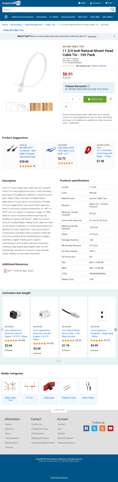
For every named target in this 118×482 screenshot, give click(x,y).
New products (11, 443)
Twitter (94, 428)
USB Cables (107, 17)
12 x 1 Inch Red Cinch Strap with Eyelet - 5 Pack (104, 153)
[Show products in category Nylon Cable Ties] (10, 386)
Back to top (60, 410)
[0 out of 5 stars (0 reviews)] (69, 66)
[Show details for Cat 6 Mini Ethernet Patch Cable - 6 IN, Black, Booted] (73, 314)
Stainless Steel (69, 398)
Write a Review (99, 66)
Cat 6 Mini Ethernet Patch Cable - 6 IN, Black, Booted (71, 333)
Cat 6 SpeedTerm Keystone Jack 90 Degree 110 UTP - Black (16, 333)
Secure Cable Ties (73, 46)
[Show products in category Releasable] (49, 386)
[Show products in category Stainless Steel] (68, 386)
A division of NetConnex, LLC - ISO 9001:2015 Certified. (59, 461)
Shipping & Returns (40, 438)
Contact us (37, 424)
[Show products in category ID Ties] (29, 386)
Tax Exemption (12, 438)
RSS (102, 428)
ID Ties (30, 398)
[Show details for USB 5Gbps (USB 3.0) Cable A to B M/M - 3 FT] (49, 150)
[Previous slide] (2, 330)
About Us (9, 429)
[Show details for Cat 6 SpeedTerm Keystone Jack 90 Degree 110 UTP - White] (44, 314)
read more (74, 123)
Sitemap (9, 447)
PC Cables (54, 17)
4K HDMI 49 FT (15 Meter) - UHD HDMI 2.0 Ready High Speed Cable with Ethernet (28, 152)
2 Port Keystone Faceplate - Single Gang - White (102, 333)
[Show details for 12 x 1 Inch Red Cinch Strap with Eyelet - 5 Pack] (88, 150)
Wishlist (61, 433)
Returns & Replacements (43, 443)
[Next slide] (116, 330)
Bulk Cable (95, 17)
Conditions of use (40, 429)
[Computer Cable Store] (11, 3)
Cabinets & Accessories (22, 17)
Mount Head (88, 398)
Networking (41, 17)
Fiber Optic (82, 17)
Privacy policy (38, 433)
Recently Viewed (65, 438)
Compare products (66, 443)
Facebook (86, 428)
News (7, 433)
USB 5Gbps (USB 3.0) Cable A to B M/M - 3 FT (66, 150)
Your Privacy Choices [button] (59, 478)
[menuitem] (83, 3)
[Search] (112, 9)
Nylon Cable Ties (10, 399)
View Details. (92, 36)
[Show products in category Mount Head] (88, 386)
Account (62, 424)
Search (8, 424)
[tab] (58, 361)
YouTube (110, 428)
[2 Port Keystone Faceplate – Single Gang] (102, 314)
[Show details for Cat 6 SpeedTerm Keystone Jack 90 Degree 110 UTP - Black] (16, 314)
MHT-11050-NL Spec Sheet (21, 270)
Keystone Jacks (68, 17)
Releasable (49, 398)
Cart (60, 429)
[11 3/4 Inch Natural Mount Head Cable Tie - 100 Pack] (29, 72)
